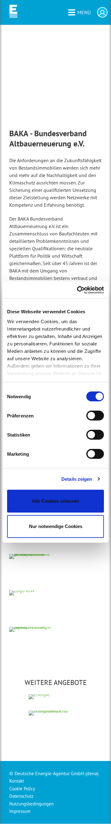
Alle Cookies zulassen (55, 501)
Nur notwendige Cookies (55, 526)
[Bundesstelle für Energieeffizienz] (56, 736)
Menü (84, 12)
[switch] (95, 415)
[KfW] (31, 617)
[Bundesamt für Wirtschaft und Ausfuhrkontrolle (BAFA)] (31, 580)
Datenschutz (21, 796)
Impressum (20, 811)
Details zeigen (76, 479)
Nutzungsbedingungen (31, 804)
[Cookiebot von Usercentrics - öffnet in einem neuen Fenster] (78, 290)
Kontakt (16, 781)
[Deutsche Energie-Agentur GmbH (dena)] (31, 653)
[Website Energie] (56, 704)
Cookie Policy (22, 789)
